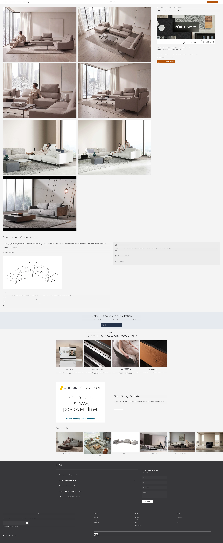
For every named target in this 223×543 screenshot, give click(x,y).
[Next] (81, 442)
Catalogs (136, 520)
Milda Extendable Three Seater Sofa (69, 453)
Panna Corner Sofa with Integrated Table (125, 453)
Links (178, 524)
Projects (136, 522)
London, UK (95, 516)
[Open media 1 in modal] (39, 34)
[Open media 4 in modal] (114, 90)
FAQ (177, 522)
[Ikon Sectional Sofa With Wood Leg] (153, 442)
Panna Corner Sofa (97, 455)
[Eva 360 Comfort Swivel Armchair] (209, 442)
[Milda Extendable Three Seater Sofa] (69, 442)
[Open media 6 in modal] (114, 147)
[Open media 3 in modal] (39, 90)
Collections (162, 7)
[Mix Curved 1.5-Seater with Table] (181, 442)
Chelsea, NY (96, 519)
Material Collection (180, 517)
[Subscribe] (27, 523)
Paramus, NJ (96, 524)
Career (136, 516)
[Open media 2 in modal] (114, 34)
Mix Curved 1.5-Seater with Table (181, 453)
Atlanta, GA (95, 520)
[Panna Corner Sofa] (97, 443)
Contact (136, 524)
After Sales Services (180, 520)
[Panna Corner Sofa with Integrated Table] (125, 442)
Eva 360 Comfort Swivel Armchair (209, 453)
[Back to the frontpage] (157, 7)
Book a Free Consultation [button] (212, 2)
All (166, 7)
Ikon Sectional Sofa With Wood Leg (153, 453)
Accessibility (179, 519)
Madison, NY (96, 517)
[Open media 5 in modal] (39, 147)
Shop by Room (137, 519)
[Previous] (58, 442)
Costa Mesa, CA (96, 522)
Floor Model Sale (138, 525)
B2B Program (137, 517)
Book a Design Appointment (181, 516)
